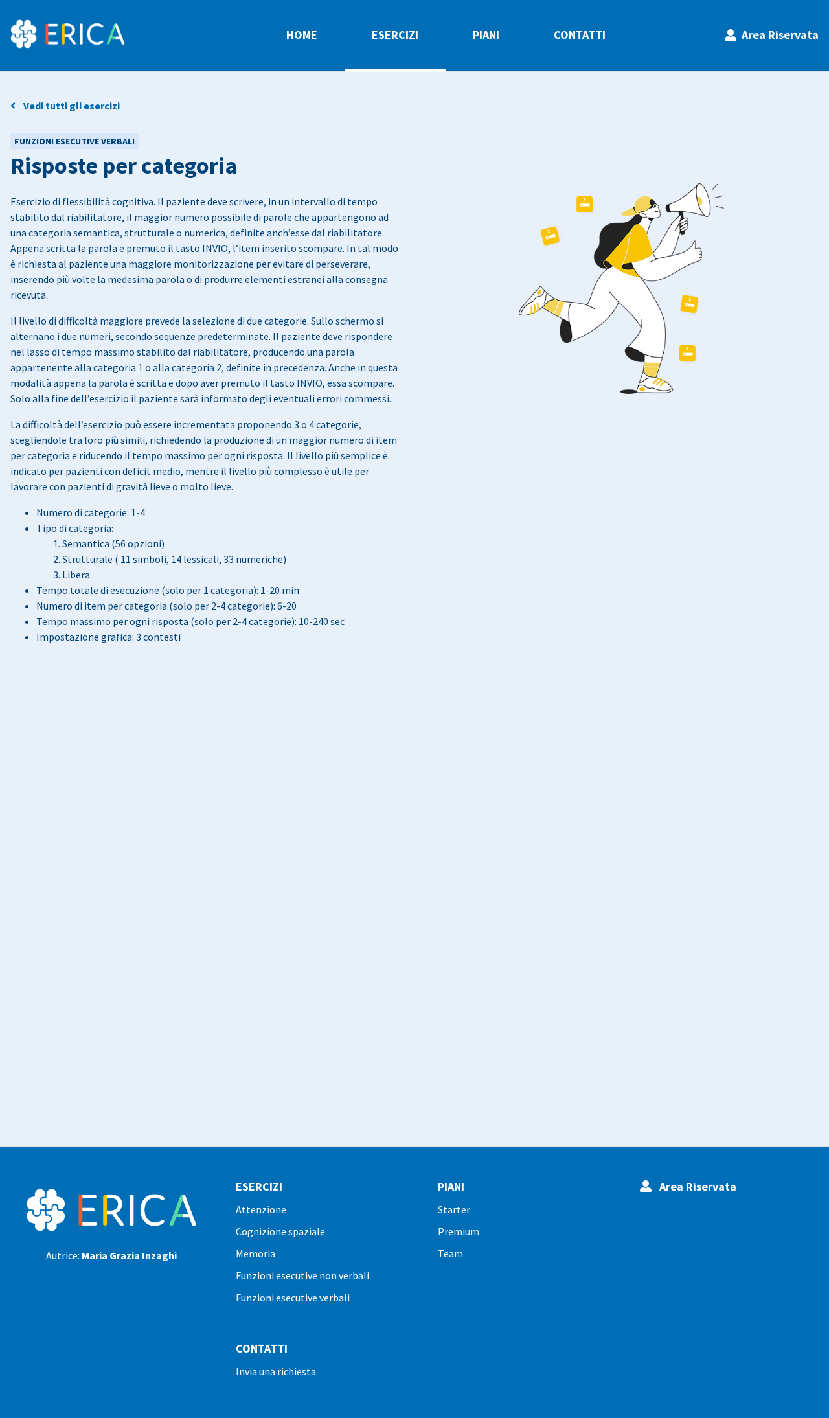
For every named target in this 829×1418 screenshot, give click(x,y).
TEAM (450, 1253)
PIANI (486, 34)
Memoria (255, 1253)
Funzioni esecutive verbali (293, 1297)
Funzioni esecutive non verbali (302, 1275)
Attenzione (261, 1209)
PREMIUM (458, 1231)
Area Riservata (777, 34)
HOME (301, 34)
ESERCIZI (395, 34)
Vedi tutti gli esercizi (68, 105)
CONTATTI (580, 34)
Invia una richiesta (276, 1371)
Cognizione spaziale (280, 1231)
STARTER (454, 1209)
